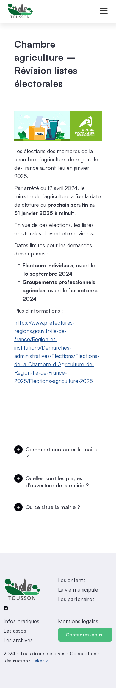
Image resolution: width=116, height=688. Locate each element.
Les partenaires (76, 599)
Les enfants (72, 580)
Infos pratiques (21, 621)
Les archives (18, 640)
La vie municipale (78, 589)
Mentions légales (78, 621)
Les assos (15, 630)
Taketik (40, 661)
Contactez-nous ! (85, 635)
